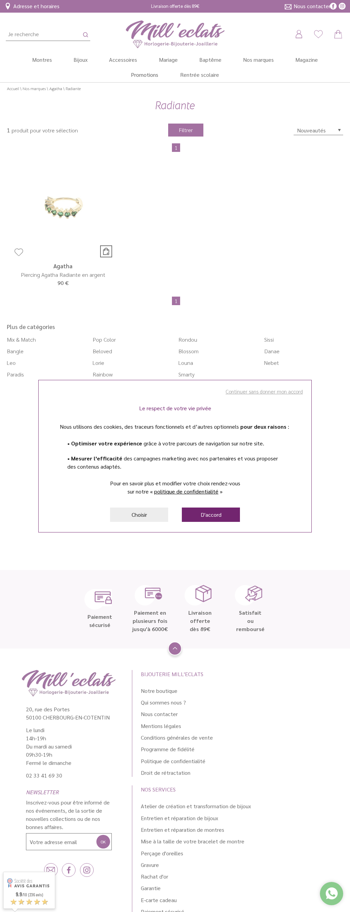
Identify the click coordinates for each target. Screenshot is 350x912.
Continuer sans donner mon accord (264, 391)
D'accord (211, 514)
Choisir (139, 514)
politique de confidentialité (186, 491)
